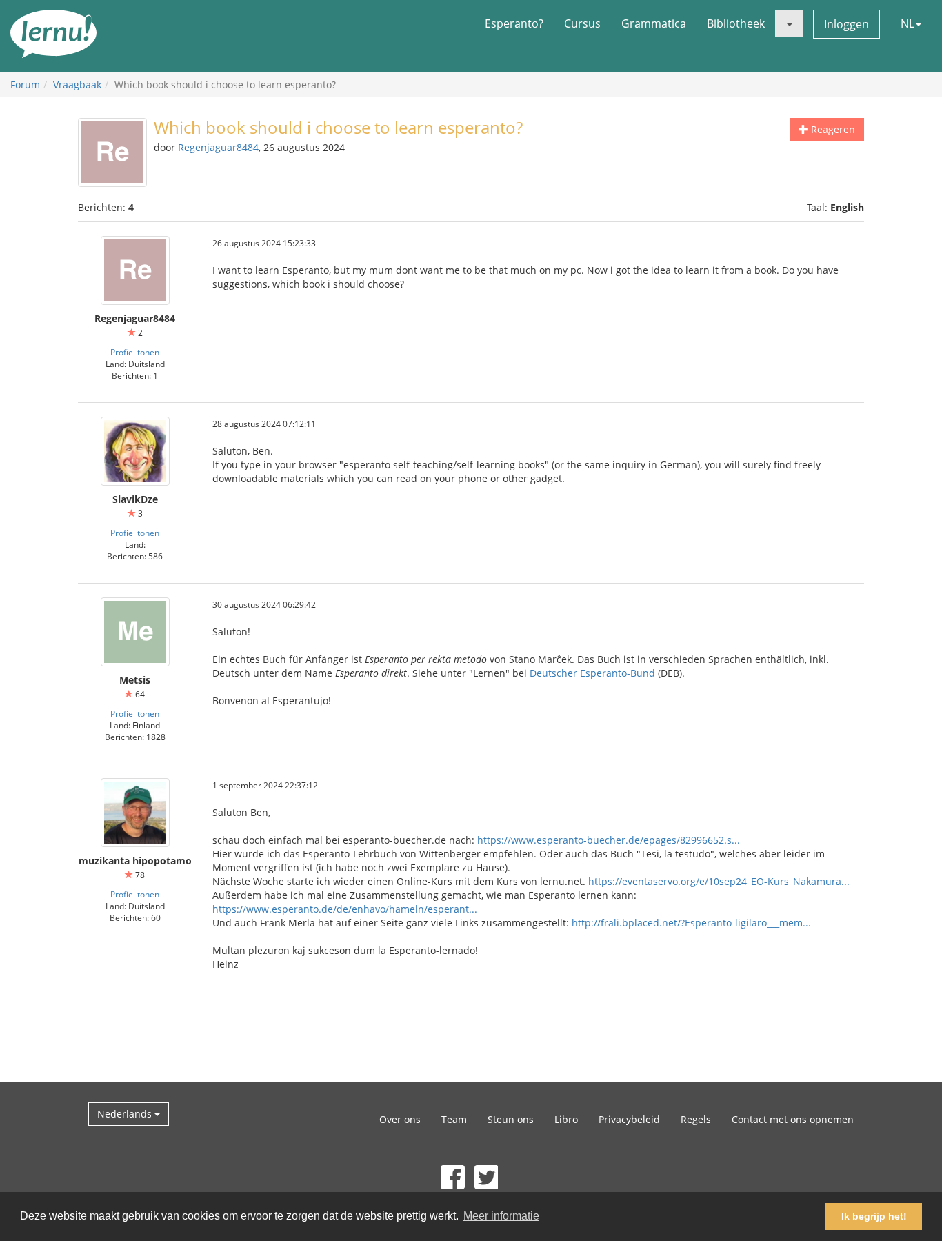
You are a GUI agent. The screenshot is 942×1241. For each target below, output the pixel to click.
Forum (25, 84)
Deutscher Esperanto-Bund (592, 672)
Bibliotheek (736, 23)
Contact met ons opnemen (793, 1119)
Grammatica (653, 23)
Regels (696, 1119)
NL (907, 23)
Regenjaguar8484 (218, 147)
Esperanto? (514, 23)
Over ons (400, 1119)
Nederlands (125, 1113)
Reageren (831, 129)
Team (454, 1119)
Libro (566, 1119)
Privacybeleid (629, 1119)
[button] (789, 23)
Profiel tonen (134, 351)
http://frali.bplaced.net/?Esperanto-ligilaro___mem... (691, 922)
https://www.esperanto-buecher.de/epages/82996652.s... (608, 839)
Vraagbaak (77, 84)
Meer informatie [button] (501, 1216)
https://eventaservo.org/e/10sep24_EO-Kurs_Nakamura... (719, 881)
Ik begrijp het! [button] (874, 1216)
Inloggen (846, 24)
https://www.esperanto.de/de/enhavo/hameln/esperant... (344, 908)
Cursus (582, 23)
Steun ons (511, 1119)
